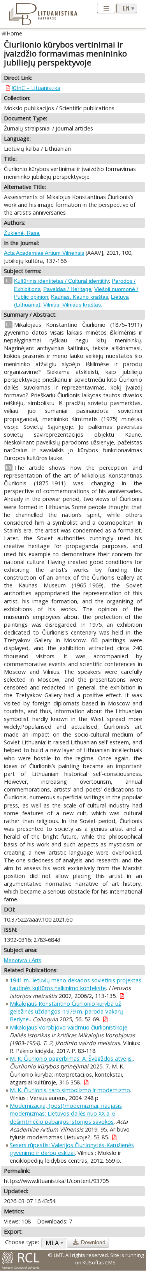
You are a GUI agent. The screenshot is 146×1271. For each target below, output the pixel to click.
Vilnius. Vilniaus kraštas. (72, 304)
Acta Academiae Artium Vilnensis (44, 253)
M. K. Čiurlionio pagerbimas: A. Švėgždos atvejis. (71, 1058)
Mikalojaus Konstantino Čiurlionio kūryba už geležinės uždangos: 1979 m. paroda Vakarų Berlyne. (66, 1011)
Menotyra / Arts (22, 960)
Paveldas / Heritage (67, 289)
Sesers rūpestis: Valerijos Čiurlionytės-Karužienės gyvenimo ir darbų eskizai (72, 1148)
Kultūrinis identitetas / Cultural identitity (61, 281)
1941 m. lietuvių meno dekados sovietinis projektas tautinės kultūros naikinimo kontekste (75, 984)
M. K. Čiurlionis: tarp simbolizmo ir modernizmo (70, 1090)
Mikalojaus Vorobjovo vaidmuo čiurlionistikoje (68, 1027)
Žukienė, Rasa (22, 233)
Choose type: (22, 1242)
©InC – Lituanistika (36, 88)
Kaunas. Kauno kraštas (79, 297)
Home (14, 33)
